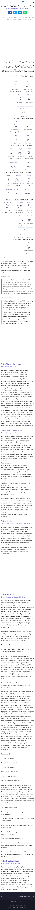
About (9, 907)
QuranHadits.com (19, 901)
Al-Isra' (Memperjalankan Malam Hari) (17, 8)
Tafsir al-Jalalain (16, 522)
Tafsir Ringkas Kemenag (11, 365)
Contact (15, 907)
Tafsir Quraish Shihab (10, 862)
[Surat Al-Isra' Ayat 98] (33, 6)
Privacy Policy (23, 907)
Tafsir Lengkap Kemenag (11, 431)
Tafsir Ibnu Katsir (13, 595)
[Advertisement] (17, 40)
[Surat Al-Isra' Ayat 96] (1, 6)
